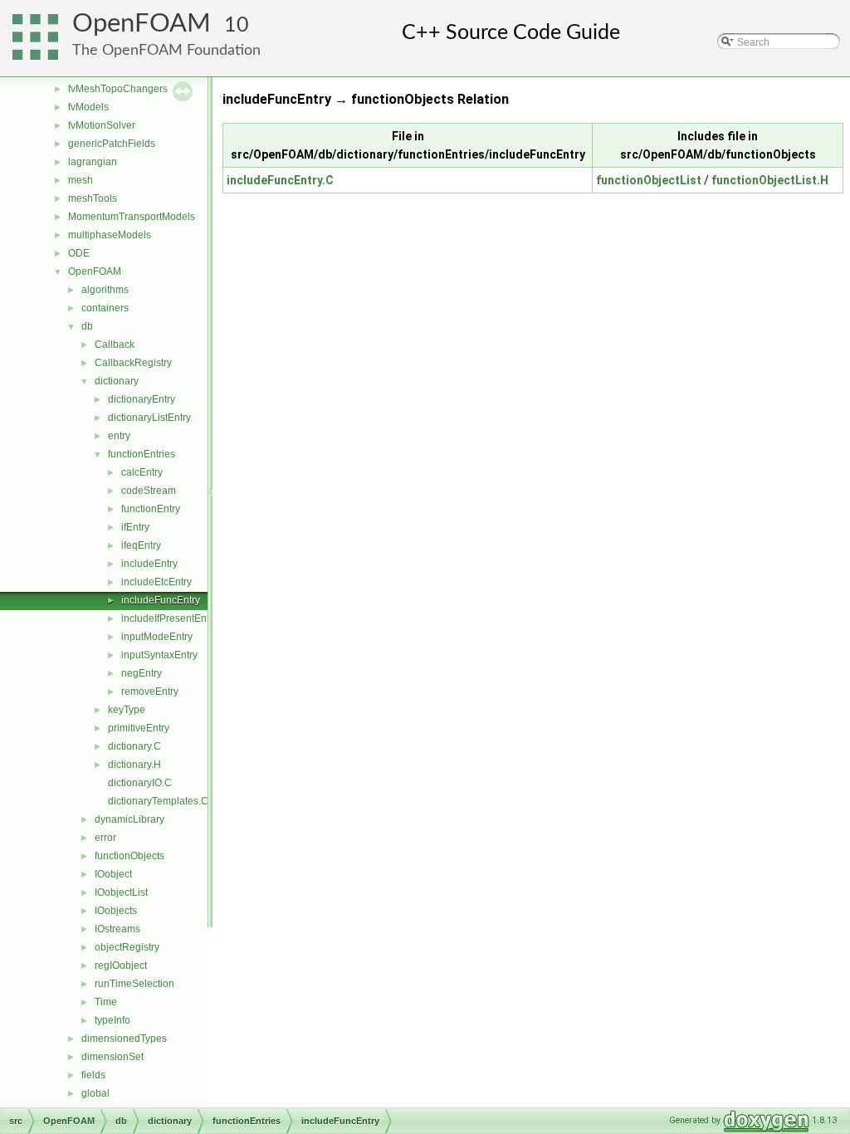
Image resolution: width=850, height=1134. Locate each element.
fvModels (88, 107)
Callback (114, 344)
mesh (80, 180)
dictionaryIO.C (140, 783)
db (87, 326)
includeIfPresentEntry (169, 618)
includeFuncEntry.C (280, 180)
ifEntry (135, 527)
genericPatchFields (111, 143)
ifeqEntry (141, 545)
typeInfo (112, 1020)
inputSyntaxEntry (159, 655)
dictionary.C (134, 746)
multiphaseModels (109, 235)
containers (105, 308)
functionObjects (129, 856)
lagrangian (92, 162)
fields (93, 1075)
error (105, 837)
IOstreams (117, 929)
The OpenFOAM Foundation (166, 50)
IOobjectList (121, 892)
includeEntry (149, 563)
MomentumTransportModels (131, 216)
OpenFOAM (141, 24)
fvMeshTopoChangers (118, 89)
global (95, 1093)
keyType (126, 710)
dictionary (117, 381)
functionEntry (150, 509)
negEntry (141, 673)
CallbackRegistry (133, 363)
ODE (79, 253)
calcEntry (142, 472)
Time (106, 1002)
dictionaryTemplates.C (158, 801)
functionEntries (141, 454)
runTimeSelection (134, 984)
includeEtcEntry (156, 582)
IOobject (113, 874)
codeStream (148, 490)
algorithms (105, 290)
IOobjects (116, 910)
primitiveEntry (138, 728)
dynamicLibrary (129, 819)
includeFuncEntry (160, 600)
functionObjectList (648, 180)
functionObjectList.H (769, 180)
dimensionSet (112, 1057)
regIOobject (121, 965)
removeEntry (149, 691)
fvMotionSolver (101, 125)
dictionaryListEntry (149, 417)
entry (119, 436)
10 (236, 25)
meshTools (92, 198)
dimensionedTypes (124, 1038)
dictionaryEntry (141, 399)
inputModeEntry (157, 637)
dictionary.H (134, 764)
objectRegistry (127, 947)
